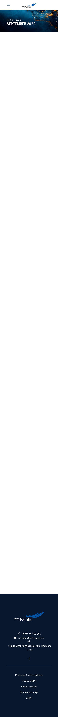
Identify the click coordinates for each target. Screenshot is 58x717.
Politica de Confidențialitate (29, 675)
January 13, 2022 (14, 502)
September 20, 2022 (24, 58)
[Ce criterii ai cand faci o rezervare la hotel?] (29, 234)
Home (10, 19)
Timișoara (24, 132)
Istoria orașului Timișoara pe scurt (27, 78)
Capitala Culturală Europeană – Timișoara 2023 (26, 153)
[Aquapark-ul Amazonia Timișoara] (29, 484)
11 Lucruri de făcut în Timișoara (27, 408)
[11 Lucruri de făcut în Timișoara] (29, 377)
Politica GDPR (29, 681)
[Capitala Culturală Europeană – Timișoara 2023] (29, 112)
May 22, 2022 (21, 353)
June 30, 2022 (13, 255)
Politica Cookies (29, 686)
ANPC (29, 698)
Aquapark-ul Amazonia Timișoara (27, 516)
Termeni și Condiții (29, 692)
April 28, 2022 (13, 393)
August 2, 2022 (21, 88)
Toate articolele (36, 132)
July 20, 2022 (12, 132)
